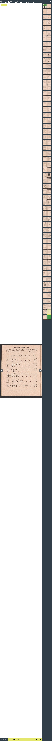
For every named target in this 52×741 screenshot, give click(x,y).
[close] (50, 1)
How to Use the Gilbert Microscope (19, 1)
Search (4, 5)
